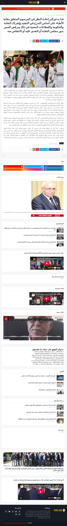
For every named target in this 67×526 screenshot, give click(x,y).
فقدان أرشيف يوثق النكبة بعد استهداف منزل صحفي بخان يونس (41, 412)
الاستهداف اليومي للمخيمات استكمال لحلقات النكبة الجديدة (42, 383)
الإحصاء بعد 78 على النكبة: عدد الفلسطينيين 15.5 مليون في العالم (40, 405)
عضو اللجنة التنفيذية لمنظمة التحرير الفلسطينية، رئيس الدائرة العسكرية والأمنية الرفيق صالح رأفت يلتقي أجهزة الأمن (34, 469)
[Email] (34, 41)
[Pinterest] (37, 41)
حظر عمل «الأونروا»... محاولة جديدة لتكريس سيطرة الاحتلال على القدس (38, 376)
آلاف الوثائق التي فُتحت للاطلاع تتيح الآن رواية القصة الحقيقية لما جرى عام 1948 (37, 419)
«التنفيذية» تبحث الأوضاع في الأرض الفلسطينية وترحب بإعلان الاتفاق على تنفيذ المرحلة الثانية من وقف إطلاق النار (30, 229)
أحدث (63, 156)
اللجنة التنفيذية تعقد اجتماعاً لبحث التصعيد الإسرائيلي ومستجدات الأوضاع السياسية (37, 242)
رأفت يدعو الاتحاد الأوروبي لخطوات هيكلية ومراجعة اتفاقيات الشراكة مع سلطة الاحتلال (43, 341)
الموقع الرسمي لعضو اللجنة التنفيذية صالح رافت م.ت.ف (15, 523)
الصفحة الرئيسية (60, 15)
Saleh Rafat (61, 341)
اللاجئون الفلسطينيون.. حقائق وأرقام (47, 390)
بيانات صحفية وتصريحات (50, 15)
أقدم (3, 156)
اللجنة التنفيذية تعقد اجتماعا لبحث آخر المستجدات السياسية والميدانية (40, 235)
